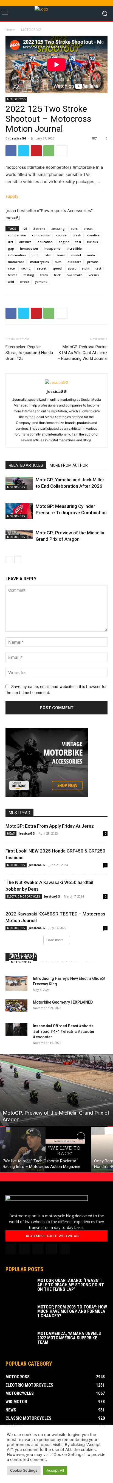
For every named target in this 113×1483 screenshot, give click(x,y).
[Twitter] (23, 150)
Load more (55, 940)
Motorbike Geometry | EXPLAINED (63, 1002)
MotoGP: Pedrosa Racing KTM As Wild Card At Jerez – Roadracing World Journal (83, 352)
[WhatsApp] (48, 150)
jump (35, 255)
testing (29, 275)
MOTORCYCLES (21, 962)
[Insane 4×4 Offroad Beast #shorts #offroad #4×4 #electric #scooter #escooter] (16, 1029)
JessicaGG (18, 138)
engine (64, 242)
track (44, 275)
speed (57, 268)
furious (92, 242)
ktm (48, 255)
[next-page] (17, 559)
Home (10, 29)
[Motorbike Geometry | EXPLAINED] (16, 1005)
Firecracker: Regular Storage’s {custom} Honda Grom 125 (29, 352)
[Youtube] (65, 1248)
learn (61, 255)
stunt (85, 268)
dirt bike (25, 242)
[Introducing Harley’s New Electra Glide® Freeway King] (16, 983)
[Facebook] (10, 150)
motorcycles (39, 262)
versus (94, 275)
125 (24, 228)
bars (74, 228)
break (88, 228)
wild (11, 281)
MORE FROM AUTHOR (69, 465)
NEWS (11, 833)
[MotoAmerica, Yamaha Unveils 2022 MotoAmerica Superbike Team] (19, 1341)
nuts (58, 262)
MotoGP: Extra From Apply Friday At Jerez (49, 826)
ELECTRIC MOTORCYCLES (23, 896)
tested (13, 275)
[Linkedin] (24, 1248)
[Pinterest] (36, 150)
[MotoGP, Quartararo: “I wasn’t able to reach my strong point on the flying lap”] (19, 1288)
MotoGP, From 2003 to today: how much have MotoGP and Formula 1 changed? (72, 1311)
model (76, 255)
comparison (17, 235)
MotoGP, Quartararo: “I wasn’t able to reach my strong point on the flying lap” (70, 1285)
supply (11, 196)
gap (11, 248)
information (17, 255)
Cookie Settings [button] (23, 1470)
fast (78, 242)
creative (93, 235)
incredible (74, 248)
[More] (61, 150)
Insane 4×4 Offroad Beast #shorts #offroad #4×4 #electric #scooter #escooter (64, 1031)
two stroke (75, 275)
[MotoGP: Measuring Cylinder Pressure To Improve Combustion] (19, 511)
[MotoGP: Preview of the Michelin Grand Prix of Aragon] (56, 1090)
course (61, 235)
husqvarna (52, 248)
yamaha (41, 281)
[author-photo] (56, 382)
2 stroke (39, 228)
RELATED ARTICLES (26, 465)
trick (57, 275)
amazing (58, 228)
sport (72, 268)
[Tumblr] (37, 1248)
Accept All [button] (55, 1470)
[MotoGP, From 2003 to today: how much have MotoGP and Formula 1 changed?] (19, 1314)
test (98, 268)
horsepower (29, 248)
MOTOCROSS (31, 29)
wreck (24, 281)
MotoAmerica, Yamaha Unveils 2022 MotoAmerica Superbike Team (69, 1338)
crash (77, 235)
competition (41, 235)
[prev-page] (8, 559)
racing (26, 268)
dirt (10, 242)
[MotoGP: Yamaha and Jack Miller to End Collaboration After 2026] (19, 483)
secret (41, 268)
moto (91, 255)
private (92, 262)
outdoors (74, 262)
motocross (16, 262)
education (45, 242)
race (11, 268)
